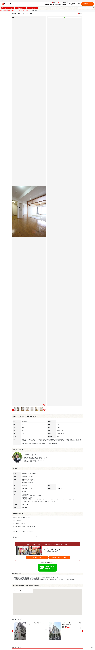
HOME (1, 10)
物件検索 (47, 4)
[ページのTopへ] (92, 647)
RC (57, 485)
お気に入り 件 (56, 2)
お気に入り (80, 13)
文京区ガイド (65, 4)
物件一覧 (52, 4)
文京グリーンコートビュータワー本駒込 (20, 10)
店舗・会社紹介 (58, 4)
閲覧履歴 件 (65, 2)
